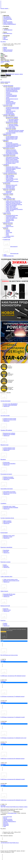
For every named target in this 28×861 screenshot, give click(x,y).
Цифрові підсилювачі (8, 477)
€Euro (2, 60)
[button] (3, 41)
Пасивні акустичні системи (9, 419)
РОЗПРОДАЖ (6, 239)
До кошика (3, 660)
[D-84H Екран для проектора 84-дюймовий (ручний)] (4, 778)
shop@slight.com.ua (7, 33)
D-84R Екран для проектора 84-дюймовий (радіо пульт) (13, 800)
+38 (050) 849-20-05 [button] (5, 842)
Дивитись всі (6, 406)
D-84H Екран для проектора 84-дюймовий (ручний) (13, 779)
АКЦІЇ (4, 254)
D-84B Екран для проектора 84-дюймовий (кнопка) (12, 758)
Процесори (5, 551)
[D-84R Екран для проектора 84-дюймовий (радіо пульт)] (4, 798)
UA (2, 56)
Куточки (5, 624)
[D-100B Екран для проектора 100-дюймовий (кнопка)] (4, 674)
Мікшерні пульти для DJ (8, 535)
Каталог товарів (4, 8)
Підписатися (16, 811)
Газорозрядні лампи (7, 595)
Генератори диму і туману (9, 506)
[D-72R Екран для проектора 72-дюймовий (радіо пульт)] (4, 736)
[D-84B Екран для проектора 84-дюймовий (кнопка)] (4, 757)
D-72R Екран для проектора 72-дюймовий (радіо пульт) (13, 737)
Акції (4, 826)
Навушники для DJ (7, 536)
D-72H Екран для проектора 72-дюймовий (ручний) (13, 717)
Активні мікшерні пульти (9, 447)
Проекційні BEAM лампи (9, 594)
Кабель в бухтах (7, 609)
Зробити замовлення (5, 82)
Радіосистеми (6, 462)
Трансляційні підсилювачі (9, 491)
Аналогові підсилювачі (8, 478)
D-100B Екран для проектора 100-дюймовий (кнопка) (13, 675)
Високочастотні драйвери (9, 433)
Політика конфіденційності (9, 24)
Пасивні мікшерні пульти (9, 449)
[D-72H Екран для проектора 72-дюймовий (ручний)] (4, 715)
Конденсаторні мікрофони (9, 463)
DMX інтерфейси (7, 520)
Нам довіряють (6, 16)
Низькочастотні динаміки (9, 434)
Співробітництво (7, 18)
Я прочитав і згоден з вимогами (14, 813)
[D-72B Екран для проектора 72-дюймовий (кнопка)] (4, 695)
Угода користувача (7, 19)
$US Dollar (7, 60)
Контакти (5, 822)
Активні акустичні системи (9, 418)
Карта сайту (6, 823)
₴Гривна (12, 60)
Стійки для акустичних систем (10, 579)
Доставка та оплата (7, 21)
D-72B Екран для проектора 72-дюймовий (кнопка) (12, 696)
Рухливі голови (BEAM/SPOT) (10, 403)
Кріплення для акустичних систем (11, 580)
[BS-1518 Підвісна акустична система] (4, 653)
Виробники (6, 825)
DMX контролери (7, 522)
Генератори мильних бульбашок (10, 507)
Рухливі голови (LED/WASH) (10, 405)
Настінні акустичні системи (9, 492)
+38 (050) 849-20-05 (7, 29)
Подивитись (3, 631)
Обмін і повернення (8, 22)
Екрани (5, 564)
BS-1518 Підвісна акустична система (9, 655)
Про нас (5, 20)
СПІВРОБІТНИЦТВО (8, 255)
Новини (5, 47)
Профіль (5, 623)
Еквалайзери (6, 550)
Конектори (5, 608)
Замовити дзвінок (19, 74)
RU (6, 56)
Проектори (5, 566)
